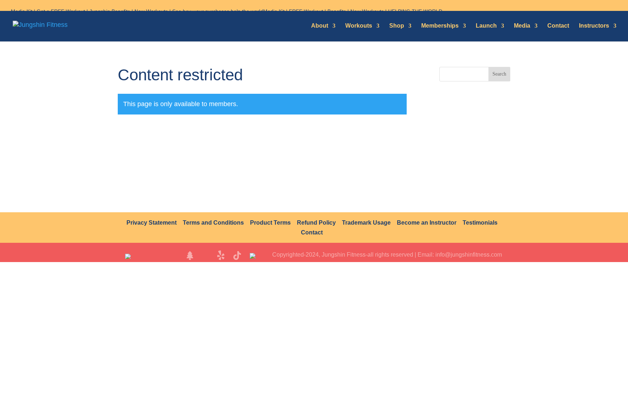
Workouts (358, 26)
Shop (396, 26)
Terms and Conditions (213, 223)
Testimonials (480, 223)
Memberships (440, 26)
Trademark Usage (366, 223)
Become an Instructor (426, 223)
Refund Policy (316, 223)
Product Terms (270, 223)
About (319, 26)
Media (522, 26)
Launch (486, 26)
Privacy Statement (151, 223)
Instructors (594, 26)
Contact (558, 26)
